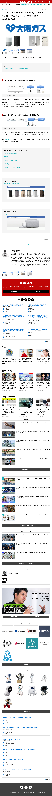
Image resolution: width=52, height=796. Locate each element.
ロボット (49, 4)
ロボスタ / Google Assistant (11, 160)
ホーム (3, 4)
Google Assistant (24, 245)
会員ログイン (14, 617)
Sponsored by (42, 779)
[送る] (12, 19)
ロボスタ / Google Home (10, 164)
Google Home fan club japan (12, 214)
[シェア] (9, 19)
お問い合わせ (19, 792)
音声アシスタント (13, 245)
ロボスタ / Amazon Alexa (10, 156)
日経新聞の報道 (8, 139)
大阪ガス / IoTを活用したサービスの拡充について (16, 68)
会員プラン (37, 617)
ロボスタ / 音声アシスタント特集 (12, 167)
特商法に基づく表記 (41, 792)
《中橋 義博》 (47, 239)
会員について (43, 4)
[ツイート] (6, 19)
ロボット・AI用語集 (16, 4)
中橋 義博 (15, 251)
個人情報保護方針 (31, 792)
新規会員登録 (14, 291)
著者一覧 (9, 792)
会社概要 (14, 792)
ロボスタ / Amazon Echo (10, 153)
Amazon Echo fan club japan (12, 183)
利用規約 (25, 792)
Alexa (5, 245)
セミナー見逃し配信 (35, 4)
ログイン (38, 291)
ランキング (8, 4)
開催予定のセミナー (25, 4)
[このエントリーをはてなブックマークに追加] (14, 19)
